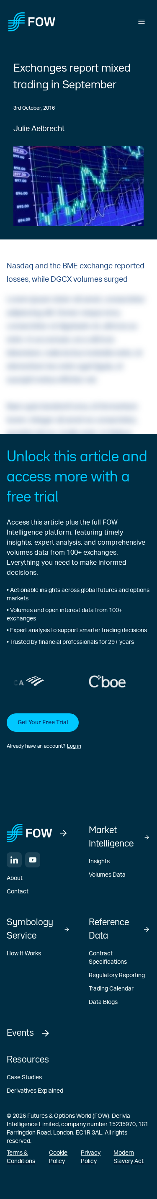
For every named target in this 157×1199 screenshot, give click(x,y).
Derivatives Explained (35, 1091)
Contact (17, 892)
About (15, 878)
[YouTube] (32, 859)
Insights (99, 862)
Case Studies (24, 1078)
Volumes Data (107, 875)
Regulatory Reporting (117, 975)
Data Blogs (103, 1002)
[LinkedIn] (14, 859)
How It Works (24, 954)
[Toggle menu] (141, 22)
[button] (78, 731)
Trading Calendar (111, 989)
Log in (74, 746)
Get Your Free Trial (43, 723)
